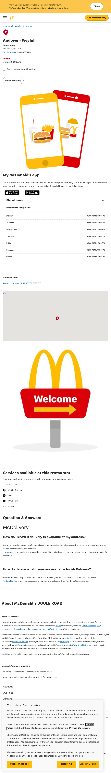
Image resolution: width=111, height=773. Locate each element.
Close (97, 7)
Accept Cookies (89, 764)
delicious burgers (19, 629)
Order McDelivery (96, 18)
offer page (64, 642)
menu (58, 626)
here (51, 5)
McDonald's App (10, 581)
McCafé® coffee (89, 626)
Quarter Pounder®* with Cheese (48, 629)
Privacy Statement (79, 728)
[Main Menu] (4, 17)
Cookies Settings (19, 764)
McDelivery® (69, 638)
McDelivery (10, 552)
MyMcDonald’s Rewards (82, 645)
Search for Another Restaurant (19, 26)
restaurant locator (20, 642)
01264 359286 (24, 52)
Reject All (66, 764)
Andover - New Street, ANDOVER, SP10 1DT (22, 283)
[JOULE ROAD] (57, 318)
